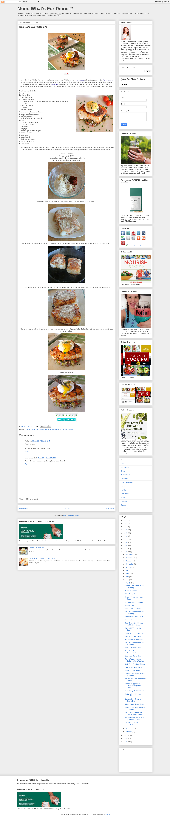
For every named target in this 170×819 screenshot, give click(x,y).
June (128, 573)
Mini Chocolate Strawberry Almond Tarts (134, 652)
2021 (126, 527)
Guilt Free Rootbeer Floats (135, 664)
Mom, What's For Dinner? (45, 8)
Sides (123, 471)
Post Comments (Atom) (71, 516)
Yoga (123, 497)
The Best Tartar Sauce (133, 648)
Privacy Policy (126, 509)
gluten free (34, 429)
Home (67, 508)
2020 (126, 530)
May (127, 577)
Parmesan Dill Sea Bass (134, 639)
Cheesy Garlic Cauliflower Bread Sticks (42, 559)
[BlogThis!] (43, 426)
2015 (126, 545)
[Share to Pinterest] (49, 426)
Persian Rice (129, 620)
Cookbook (124, 494)
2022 (126, 523)
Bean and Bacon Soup (133, 656)
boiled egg (54, 84)
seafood (70, 429)
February (129, 728)
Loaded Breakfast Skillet (134, 617)
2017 (126, 539)
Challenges (125, 501)
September (130, 564)
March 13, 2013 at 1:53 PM (46, 458)
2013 (126, 552)
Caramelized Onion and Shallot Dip (133, 700)
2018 (126, 536)
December (130, 555)
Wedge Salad (130, 605)
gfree (28, 429)
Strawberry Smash (132, 594)
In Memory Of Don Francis (135, 691)
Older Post (109, 508)
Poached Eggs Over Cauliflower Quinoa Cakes (133, 686)
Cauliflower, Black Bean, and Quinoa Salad (134, 624)
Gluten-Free (43, 429)
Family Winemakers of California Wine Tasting (134, 660)
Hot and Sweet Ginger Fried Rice (133, 695)
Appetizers (125, 467)
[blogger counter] (124, 85)
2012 (126, 735)
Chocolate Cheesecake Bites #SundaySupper (134, 713)
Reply (27, 451)
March (128, 583)
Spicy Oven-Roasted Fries (134, 633)
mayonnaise (80, 80)
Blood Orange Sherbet (133, 670)
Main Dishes (125, 475)
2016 (126, 542)
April (127, 580)
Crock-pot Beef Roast (133, 636)
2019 (126, 533)
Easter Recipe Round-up (134, 602)
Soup (123, 486)
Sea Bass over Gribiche (133, 667)
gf (25, 429)
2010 (126, 742)
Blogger (107, 814)
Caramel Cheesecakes (36, 548)
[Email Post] (36, 426)
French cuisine (108, 80)
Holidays (124, 490)
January (129, 731)
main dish (58, 429)
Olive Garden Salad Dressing (132, 723)
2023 (126, 520)
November (130, 558)
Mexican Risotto (131, 591)
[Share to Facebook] (47, 426)
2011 (126, 739)
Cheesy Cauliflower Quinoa (135, 704)
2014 (126, 549)
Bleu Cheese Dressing (133, 608)
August (128, 567)
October (129, 561)
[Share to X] (45, 426)
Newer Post (24, 508)
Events (123, 505)
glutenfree (51, 429)
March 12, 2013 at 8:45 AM (41, 441)
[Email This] (41, 426)
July (127, 570)
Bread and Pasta (127, 482)
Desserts (124, 478)
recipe (65, 429)
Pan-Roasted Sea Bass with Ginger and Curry (135, 718)
